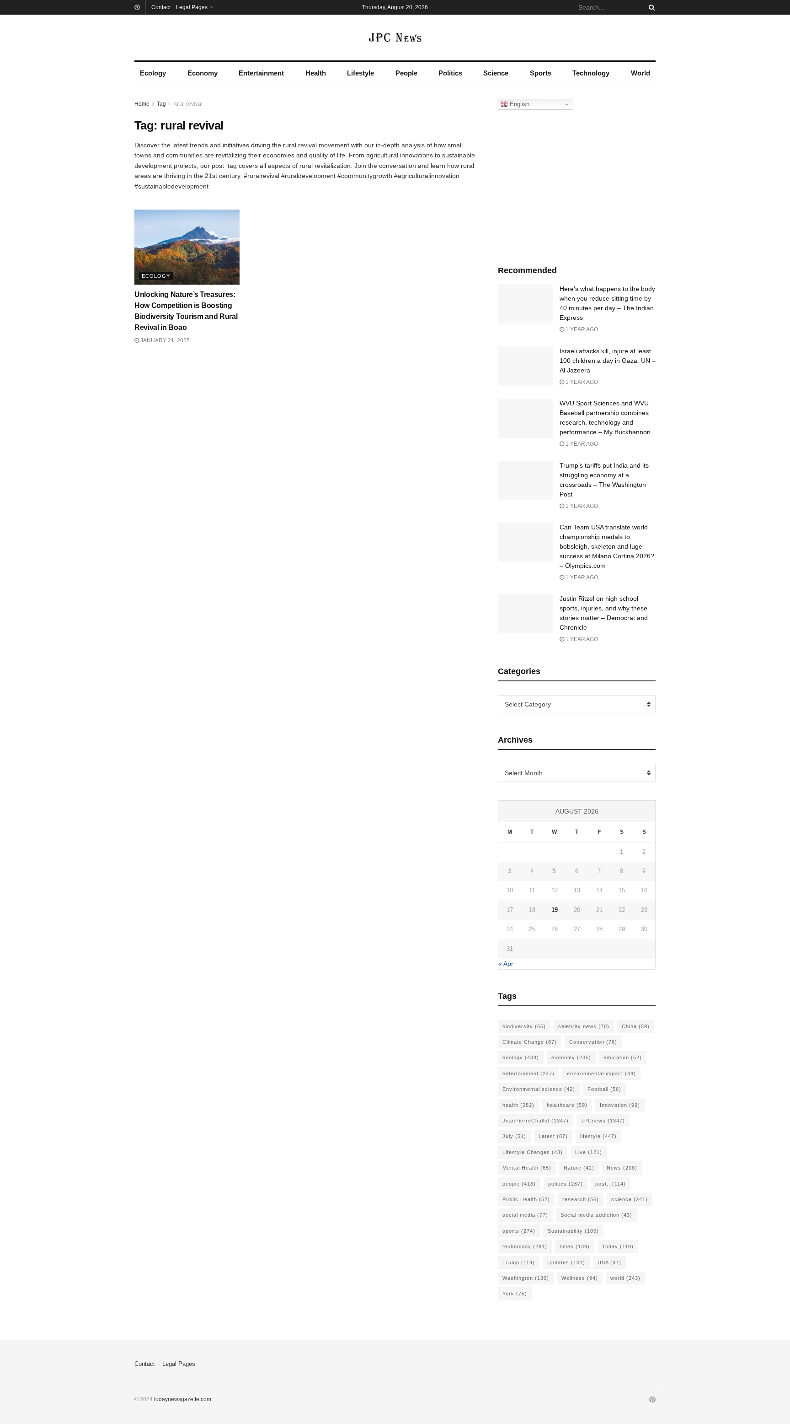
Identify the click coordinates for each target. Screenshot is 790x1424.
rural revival (188, 104)
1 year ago (581, 329)
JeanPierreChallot (535, 1120)
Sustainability (573, 1231)
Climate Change (529, 1042)
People (406, 73)
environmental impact (601, 1073)
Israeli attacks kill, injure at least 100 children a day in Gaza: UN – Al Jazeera (608, 360)
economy (571, 1057)
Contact (161, 7)
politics (565, 1184)
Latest (553, 1136)
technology (524, 1246)
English (518, 104)
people (519, 1184)
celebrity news (583, 1026)
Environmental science (538, 1089)
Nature (579, 1167)
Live (588, 1152)
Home (141, 104)
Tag (161, 104)
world (625, 1278)
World (640, 73)
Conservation (593, 1042)
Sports (540, 73)
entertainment (528, 1073)
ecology (520, 1057)
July (514, 1136)
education (622, 1057)
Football (604, 1089)
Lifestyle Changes (532, 1152)
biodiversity (524, 1026)
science (629, 1199)
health (518, 1105)
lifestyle (598, 1136)
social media (525, 1215)
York (514, 1293)
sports (518, 1231)
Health (315, 73)
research (580, 1199)
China (636, 1026)
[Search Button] (650, 7)
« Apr (505, 963)
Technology (590, 73)
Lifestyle (360, 73)
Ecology (153, 73)
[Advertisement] (577, 185)
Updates (566, 1262)
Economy (202, 73)
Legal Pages (192, 7)
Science (495, 73)
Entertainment (261, 73)
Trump (518, 1262)
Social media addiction (596, 1215)
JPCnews (603, 1120)
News (622, 1167)
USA (609, 1262)
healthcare (567, 1105)
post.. (610, 1184)
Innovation (620, 1105)
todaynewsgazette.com (182, 1399)
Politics (450, 73)
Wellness (579, 1278)
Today (618, 1246)
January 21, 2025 (164, 340)
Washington (525, 1278)
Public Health (526, 1199)
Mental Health (526, 1167)
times (575, 1246)
